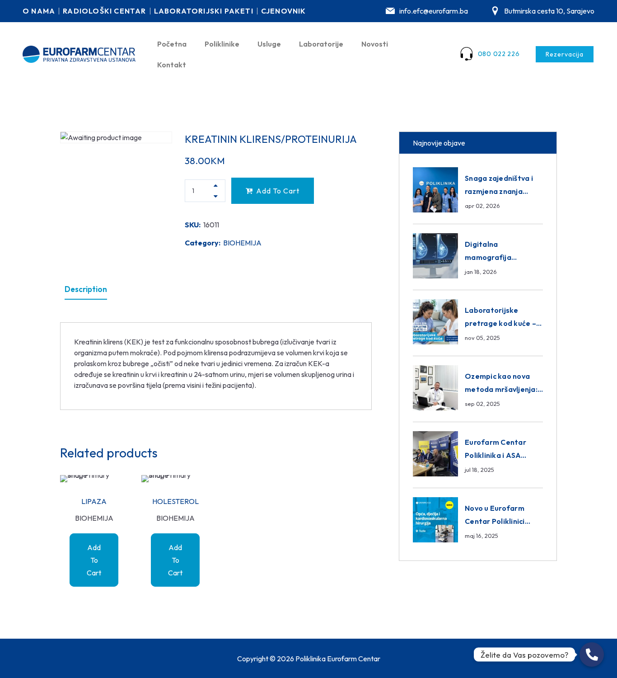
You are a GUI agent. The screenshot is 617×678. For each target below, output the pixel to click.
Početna (172, 43)
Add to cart (277, 190)
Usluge (269, 43)
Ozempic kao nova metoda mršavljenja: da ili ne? (501, 389)
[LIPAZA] (94, 478)
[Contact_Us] (592, 654)
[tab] (86, 289)
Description (86, 289)
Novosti (374, 43)
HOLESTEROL (175, 501)
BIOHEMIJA (242, 242)
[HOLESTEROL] (175, 478)
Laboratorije (321, 43)
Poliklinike (222, 43)
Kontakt (171, 64)
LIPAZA (94, 501)
